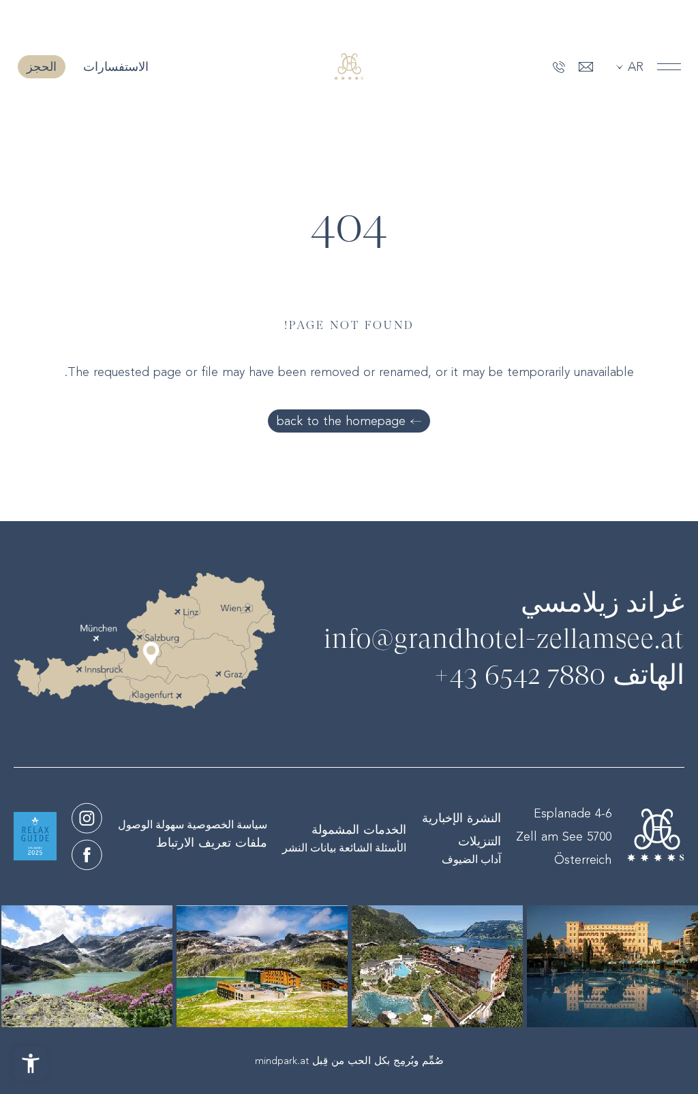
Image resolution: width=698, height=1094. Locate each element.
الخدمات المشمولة (359, 829)
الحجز (42, 66)
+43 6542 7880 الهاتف (559, 676)
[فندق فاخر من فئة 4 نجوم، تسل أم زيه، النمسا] (87, 818)
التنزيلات (479, 841)
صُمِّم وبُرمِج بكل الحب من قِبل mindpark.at (349, 1060)
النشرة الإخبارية (461, 818)
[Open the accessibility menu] (31, 1063)
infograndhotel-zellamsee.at (504, 640)
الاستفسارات (114, 66)
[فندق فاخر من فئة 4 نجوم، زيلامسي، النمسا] (348, 67)
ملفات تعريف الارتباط (211, 842)
